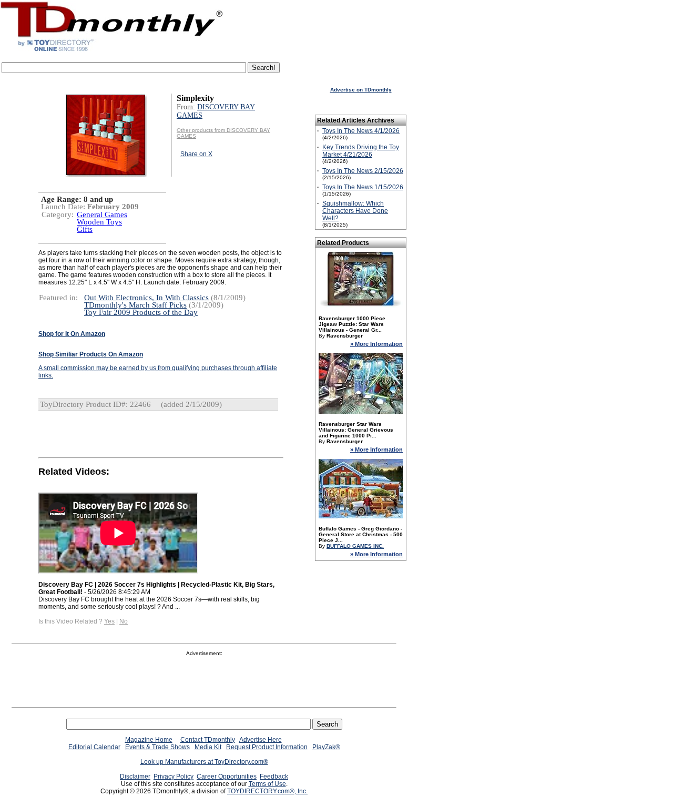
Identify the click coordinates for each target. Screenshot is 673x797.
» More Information (376, 344)
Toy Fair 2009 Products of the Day (141, 312)
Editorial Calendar (94, 747)
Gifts (85, 229)
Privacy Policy (173, 776)
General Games (102, 214)
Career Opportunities (227, 776)
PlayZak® (326, 747)
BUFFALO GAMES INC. (355, 546)
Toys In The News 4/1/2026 (361, 131)
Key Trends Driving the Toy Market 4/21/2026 (360, 151)
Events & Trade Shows (157, 747)
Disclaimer (135, 776)
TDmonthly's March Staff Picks (135, 305)
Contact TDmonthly (207, 739)
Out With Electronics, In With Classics (146, 297)
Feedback (274, 776)
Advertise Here (260, 739)
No (123, 621)
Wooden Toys (99, 222)
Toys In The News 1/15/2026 (362, 187)
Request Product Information (267, 747)
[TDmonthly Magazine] (111, 51)
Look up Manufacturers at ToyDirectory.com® (204, 761)
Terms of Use (267, 784)
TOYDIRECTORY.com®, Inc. (267, 791)
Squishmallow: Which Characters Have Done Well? (355, 211)
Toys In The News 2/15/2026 (362, 171)
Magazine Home (148, 739)
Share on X (196, 154)
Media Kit (208, 747)
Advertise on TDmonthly (361, 90)
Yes (109, 621)
